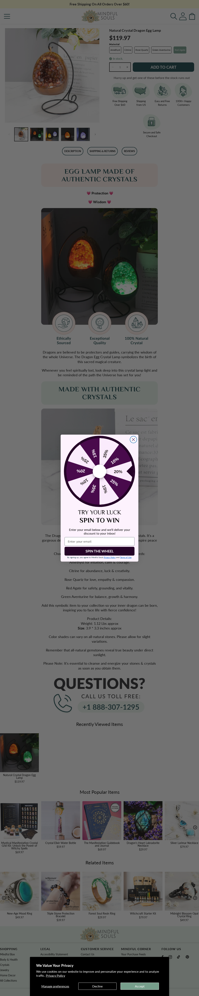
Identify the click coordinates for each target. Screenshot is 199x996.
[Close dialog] (133, 439)
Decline (97, 986)
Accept (140, 986)
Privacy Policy (55, 975)
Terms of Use (125, 557)
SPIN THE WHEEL (99, 551)
